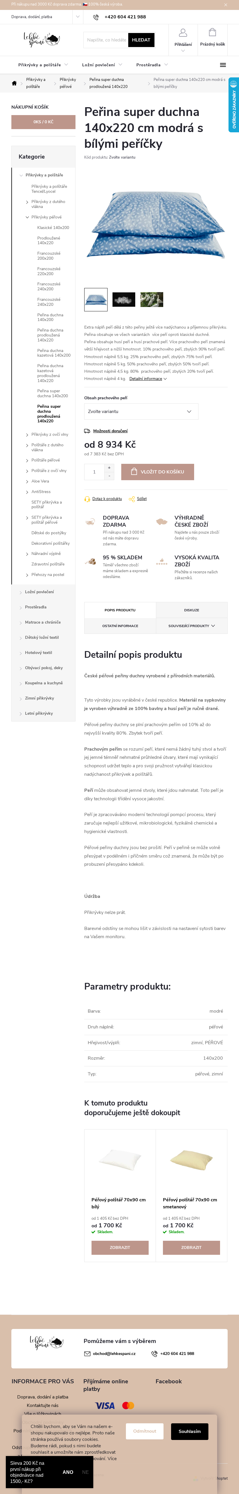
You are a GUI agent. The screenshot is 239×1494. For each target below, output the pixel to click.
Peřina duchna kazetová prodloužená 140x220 (50, 373)
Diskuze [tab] (191, 610)
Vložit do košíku (162, 472)
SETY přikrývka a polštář (46, 504)
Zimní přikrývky (39, 698)
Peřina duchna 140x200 (50, 317)
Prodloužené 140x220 (48, 240)
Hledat (141, 40)
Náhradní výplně (46, 553)
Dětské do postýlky (48, 533)
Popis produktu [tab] (120, 610)
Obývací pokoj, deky (44, 668)
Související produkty (188, 626)
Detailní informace (145, 378)
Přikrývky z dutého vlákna (48, 204)
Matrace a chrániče (43, 622)
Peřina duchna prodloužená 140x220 (50, 335)
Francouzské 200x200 (48, 256)
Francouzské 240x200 (48, 286)
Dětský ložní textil (42, 637)
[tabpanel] (120, 1195)
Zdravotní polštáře (47, 564)
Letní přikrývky (39, 713)
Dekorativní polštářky (50, 543)
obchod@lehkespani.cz (114, 1353)
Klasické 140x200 (53, 227)
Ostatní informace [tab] (120, 626)
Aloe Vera (40, 481)
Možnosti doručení (110, 431)
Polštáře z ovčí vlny (48, 470)
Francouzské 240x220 (48, 302)
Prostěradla (36, 607)
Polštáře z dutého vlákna (47, 447)
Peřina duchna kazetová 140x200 (54, 353)
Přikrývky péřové (46, 217)
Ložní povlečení (39, 592)
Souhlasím (190, 1431)
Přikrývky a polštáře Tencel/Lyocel (49, 189)
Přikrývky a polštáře (44, 175)
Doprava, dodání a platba (42, 1397)
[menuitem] (43, 65)
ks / (43, 122)
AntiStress (41, 491)
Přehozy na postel (47, 574)
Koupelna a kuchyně (44, 683)
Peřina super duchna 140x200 (52, 393)
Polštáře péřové (45, 460)
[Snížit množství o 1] (109, 476)
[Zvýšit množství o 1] (109, 468)
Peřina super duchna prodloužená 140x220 (49, 414)
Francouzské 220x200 (48, 271)
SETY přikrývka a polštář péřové (46, 520)
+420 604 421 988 (177, 1353)
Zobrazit (120, 1247)
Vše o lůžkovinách (42, 1414)
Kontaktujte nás (43, 1405)
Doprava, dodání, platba (31, 17)
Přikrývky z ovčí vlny (49, 434)
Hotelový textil (38, 652)
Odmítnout (144, 1431)
